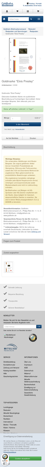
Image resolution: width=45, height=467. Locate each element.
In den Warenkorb (22, 124)
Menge (6, 118)
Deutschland (8, 416)
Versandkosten (20, 129)
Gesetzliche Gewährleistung (30, 393)
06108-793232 (38, 5)
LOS (39, 326)
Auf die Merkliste (12, 138)
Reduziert (31, 29)
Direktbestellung (9, 362)
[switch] (5, 463)
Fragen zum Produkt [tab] (12, 241)
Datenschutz (28, 370)
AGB (26, 367)
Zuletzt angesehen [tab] (11, 252)
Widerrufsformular (30, 376)
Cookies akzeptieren (22, 458)
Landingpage (8, 407)
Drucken (33, 138)
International (8, 422)
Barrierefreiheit (29, 384)
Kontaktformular (9, 365)
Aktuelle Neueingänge (11, 413)
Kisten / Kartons (9, 427)
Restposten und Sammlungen (16, 31)
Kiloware (6, 430)
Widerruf (27, 373)
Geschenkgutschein (10, 376)
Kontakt (39, 3)
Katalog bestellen (9, 370)
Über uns (27, 362)
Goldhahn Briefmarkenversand (14, 29)
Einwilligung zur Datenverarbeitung (31, 388)
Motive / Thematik (9, 424)
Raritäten (6, 419)
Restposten (34, 31)
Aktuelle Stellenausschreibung (32, 380)
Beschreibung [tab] (9, 147)
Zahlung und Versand (11, 367)
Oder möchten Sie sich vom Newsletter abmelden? (17, 330)
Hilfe (5, 373)
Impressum (28, 365)
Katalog (32, 3)
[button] (5, 58)
